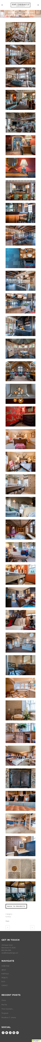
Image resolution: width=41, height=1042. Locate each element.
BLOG (3, 982)
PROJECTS (4, 978)
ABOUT (3, 970)
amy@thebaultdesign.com (9, 953)
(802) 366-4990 (6, 950)
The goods (4, 1013)
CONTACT (4, 985)
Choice (3, 1000)
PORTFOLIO (5, 974)
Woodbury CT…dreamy (8, 1017)
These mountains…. (7, 1009)
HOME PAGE (5, 966)
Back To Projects (16, 906)
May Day (4, 1005)
